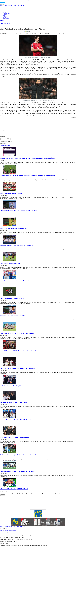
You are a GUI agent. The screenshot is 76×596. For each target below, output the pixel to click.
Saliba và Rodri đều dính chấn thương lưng (12, 315)
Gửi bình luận (3, 143)
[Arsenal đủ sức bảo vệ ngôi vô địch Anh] (9, 190)
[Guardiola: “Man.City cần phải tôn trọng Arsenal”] (9, 434)
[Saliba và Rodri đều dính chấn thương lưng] (9, 313)
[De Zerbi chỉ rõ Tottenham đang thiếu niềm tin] (9, 383)
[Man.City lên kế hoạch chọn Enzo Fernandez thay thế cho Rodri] (9, 208)
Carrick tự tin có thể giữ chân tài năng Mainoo (13, 402)
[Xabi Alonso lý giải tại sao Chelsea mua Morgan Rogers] (9, 278)
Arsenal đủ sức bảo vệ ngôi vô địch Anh (11, 193)
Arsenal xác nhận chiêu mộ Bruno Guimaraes (13, 228)
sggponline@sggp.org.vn (11, 530)
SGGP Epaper (33, 0)
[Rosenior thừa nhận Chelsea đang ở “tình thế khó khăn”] (9, 417)
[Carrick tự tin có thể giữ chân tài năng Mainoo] (9, 399)
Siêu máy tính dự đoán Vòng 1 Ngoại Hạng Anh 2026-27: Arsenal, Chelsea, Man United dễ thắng (27, 158)
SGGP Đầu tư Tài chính (23, 0)
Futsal (4, 15)
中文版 (29, 0)
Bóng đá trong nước (6, 13)
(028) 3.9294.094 (3, 530)
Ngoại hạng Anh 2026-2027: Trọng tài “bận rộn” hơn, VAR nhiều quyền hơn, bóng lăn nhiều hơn (27, 175)
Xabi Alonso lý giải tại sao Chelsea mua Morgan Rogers (16, 280)
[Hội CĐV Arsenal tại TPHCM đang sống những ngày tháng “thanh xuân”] (9, 348)
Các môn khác (5, 17)
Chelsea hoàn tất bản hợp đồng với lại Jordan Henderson (16, 245)
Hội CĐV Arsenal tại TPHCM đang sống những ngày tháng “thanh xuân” (21, 350)
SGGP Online (11, 0)
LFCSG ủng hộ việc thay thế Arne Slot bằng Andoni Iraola (17, 333)
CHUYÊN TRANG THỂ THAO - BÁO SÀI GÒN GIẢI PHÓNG (12, 5)
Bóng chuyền (5, 16)
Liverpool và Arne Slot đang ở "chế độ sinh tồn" (14, 489)
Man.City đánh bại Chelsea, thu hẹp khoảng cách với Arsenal (17, 471)
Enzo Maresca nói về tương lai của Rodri (12, 298)
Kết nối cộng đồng (6, 18)
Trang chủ (4, 12)
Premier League (5, 26)
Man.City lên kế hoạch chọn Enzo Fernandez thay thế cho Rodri (18, 210)
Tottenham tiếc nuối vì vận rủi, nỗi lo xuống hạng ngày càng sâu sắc (19, 455)
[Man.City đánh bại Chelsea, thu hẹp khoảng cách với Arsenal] (9, 468)
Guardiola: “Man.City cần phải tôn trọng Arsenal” (14, 437)
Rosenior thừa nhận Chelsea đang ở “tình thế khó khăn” (16, 419)
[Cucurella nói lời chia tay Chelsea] (9, 260)
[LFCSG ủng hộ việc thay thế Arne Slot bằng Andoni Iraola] (9, 330)
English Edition (16, 0)
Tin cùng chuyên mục (5, 145)
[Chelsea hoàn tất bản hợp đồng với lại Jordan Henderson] (9, 243)
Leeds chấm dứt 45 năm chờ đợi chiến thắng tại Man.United (17, 368)
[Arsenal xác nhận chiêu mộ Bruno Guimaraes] (9, 225)
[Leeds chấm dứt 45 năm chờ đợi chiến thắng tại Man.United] (9, 365)
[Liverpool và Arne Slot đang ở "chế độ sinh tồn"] (9, 486)
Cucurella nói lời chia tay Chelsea (10, 263)
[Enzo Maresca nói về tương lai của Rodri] (9, 295)
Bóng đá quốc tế (5, 14)
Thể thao (3, 20)
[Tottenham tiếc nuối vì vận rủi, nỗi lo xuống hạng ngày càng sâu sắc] (9, 452)
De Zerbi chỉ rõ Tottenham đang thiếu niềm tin (13, 385)
